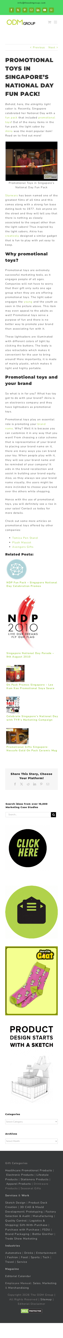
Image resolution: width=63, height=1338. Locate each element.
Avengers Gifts (22, 547)
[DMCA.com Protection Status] (31, 1311)
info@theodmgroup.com (32, 2)
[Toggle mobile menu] (56, 22)
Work (25, 1195)
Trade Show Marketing (21, 1238)
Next (51, 47)
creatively (12, 236)
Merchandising (18, 1287)
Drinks (28, 1252)
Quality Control (16, 1220)
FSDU (46, 1229)
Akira (9, 131)
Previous (39, 47)
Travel (9, 1261)
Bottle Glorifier (42, 1234)
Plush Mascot (21, 542)
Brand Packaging (17, 1234)
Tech (46, 1257)
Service (22, 1261)
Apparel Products (18, 1184)
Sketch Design (15, 1202)
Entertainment (46, 1252)
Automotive (13, 1252)
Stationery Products (35, 1179)
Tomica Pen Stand (25, 538)
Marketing (49, 1283)
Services (11, 1195)
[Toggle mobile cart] (50, 22)
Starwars (11, 195)
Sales (37, 1283)
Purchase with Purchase (22, 1229)
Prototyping (34, 1211)
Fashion (12, 1257)
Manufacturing (43, 1216)
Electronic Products (20, 1175)
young (28, 301)
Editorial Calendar (18, 1276)
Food (24, 1257)
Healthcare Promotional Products (28, 1170)
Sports (35, 1257)
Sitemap (46, 1299)
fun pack (11, 117)
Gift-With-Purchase (33, 1225)
